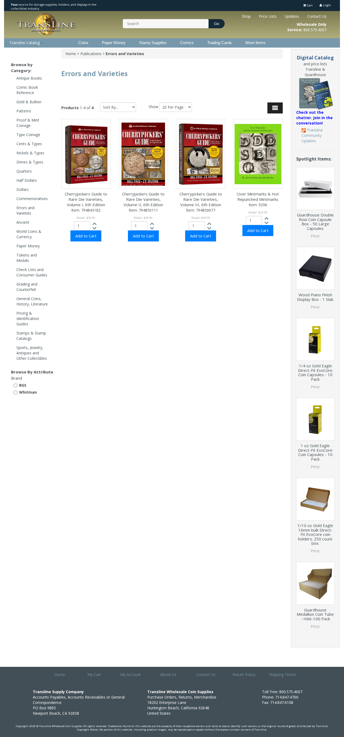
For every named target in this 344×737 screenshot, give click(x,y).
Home (70, 53)
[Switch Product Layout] (275, 107)
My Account (130, 674)
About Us (168, 674)
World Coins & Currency (28, 234)
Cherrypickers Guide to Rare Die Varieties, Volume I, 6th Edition (86, 199)
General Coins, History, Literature (32, 301)
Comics (187, 42)
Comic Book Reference (27, 90)
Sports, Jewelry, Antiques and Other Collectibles (31, 353)
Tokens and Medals (26, 257)
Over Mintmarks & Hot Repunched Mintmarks (258, 196)
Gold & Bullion (28, 101)
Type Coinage (28, 134)
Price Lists (268, 16)
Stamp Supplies (153, 42)
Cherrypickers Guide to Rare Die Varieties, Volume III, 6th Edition (201, 199)
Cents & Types (29, 143)
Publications (90, 53)
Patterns (23, 110)
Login (326, 5)
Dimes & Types (29, 162)
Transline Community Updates (312, 135)
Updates (292, 16)
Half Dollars (26, 180)
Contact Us (317, 16)
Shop (246, 16)
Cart (309, 5)
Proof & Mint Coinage (27, 123)
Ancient (22, 222)
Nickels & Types (30, 152)
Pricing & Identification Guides (27, 318)
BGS (22, 385)
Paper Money (114, 42)
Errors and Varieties (25, 210)
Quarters (24, 171)
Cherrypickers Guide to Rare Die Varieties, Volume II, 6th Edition (143, 199)
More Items (255, 42)
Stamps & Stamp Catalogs (31, 335)
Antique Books (29, 78)
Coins (83, 42)
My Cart (94, 674)
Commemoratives (32, 198)
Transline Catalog (24, 42)
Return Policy (243, 674)
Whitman (28, 392)
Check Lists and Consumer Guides (31, 272)
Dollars (22, 189)
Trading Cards (219, 42)
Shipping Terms (282, 674)
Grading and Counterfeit (26, 287)
